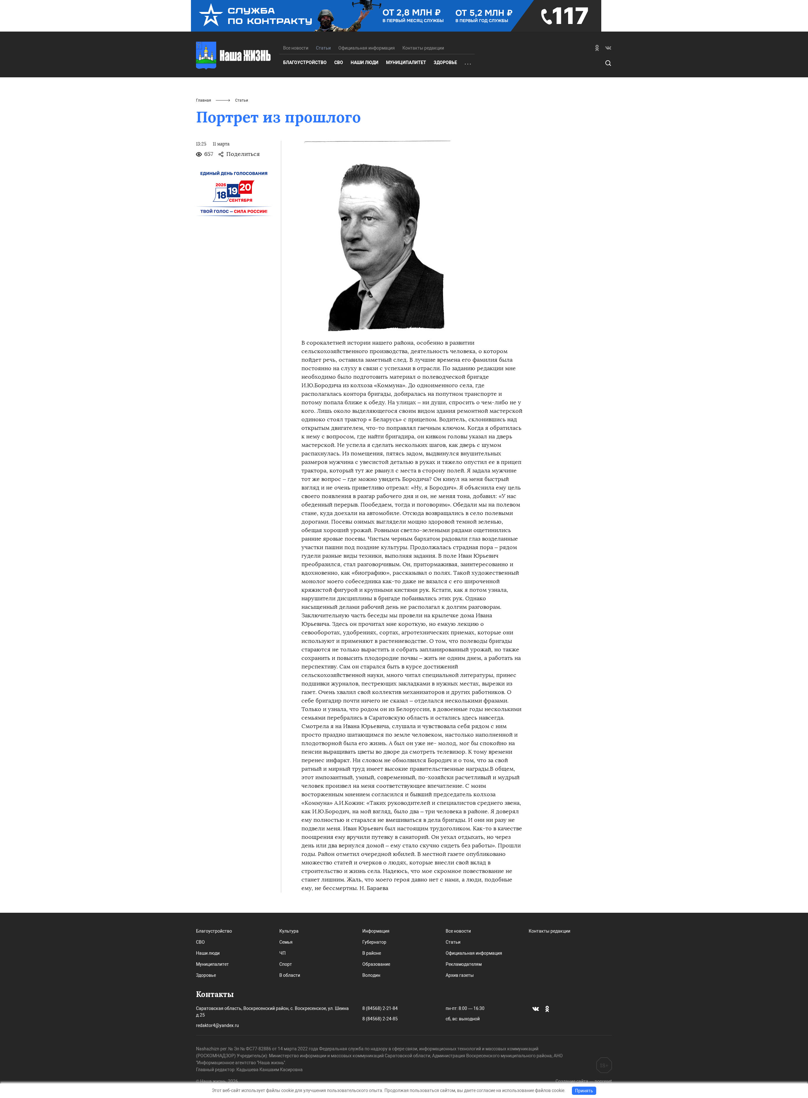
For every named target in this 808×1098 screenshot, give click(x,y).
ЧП (282, 953)
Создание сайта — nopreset (584, 1081)
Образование (376, 964)
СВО (338, 62)
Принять (584, 1090)
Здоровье (445, 62)
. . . (468, 63)
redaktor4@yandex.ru (217, 1025)
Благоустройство (305, 62)
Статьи (453, 942)
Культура (289, 931)
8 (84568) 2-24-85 (380, 1018)
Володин (371, 975)
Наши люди (364, 62)
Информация (375, 931)
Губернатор (374, 942)
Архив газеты (460, 975)
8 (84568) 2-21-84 (380, 1008)
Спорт (285, 964)
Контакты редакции (423, 47)
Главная (203, 100)
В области (289, 975)
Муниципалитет (406, 62)
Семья (286, 942)
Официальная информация (366, 47)
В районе (371, 953)
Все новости (295, 47)
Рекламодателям (464, 964)
